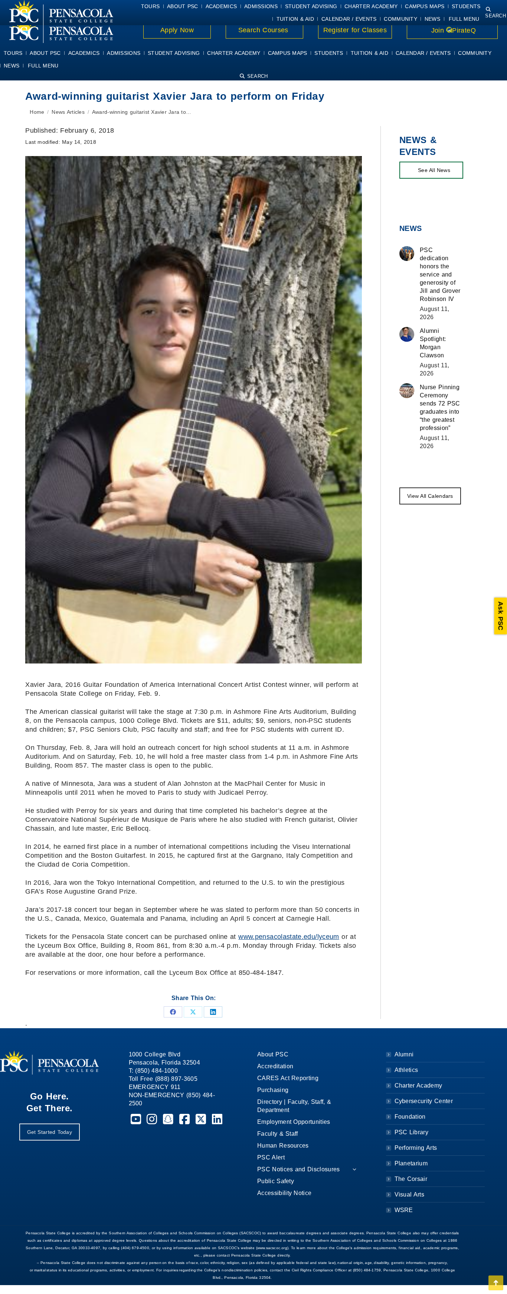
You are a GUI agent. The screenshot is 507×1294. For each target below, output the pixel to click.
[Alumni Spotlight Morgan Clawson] (406, 334)
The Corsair (411, 1179)
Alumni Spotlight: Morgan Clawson (433, 343)
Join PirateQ (452, 30)
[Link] (56, 30)
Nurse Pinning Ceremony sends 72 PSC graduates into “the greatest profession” (440, 407)
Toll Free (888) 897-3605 (163, 1079)
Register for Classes (355, 30)
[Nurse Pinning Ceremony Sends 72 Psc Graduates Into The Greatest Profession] (406, 390)
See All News (434, 170)
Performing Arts (416, 1148)
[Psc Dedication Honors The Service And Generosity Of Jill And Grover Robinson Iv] (406, 253)
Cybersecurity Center (424, 1101)
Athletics (406, 1070)
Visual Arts (409, 1194)
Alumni (404, 1054)
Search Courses (264, 30)
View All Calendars (430, 496)
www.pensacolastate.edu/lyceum (288, 936)
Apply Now (177, 30)
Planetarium (411, 1163)
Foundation (410, 1116)
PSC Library (411, 1132)
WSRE (404, 1210)
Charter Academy (418, 1085)
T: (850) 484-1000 (153, 1071)
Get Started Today (49, 1132)
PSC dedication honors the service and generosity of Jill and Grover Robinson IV (440, 274)
